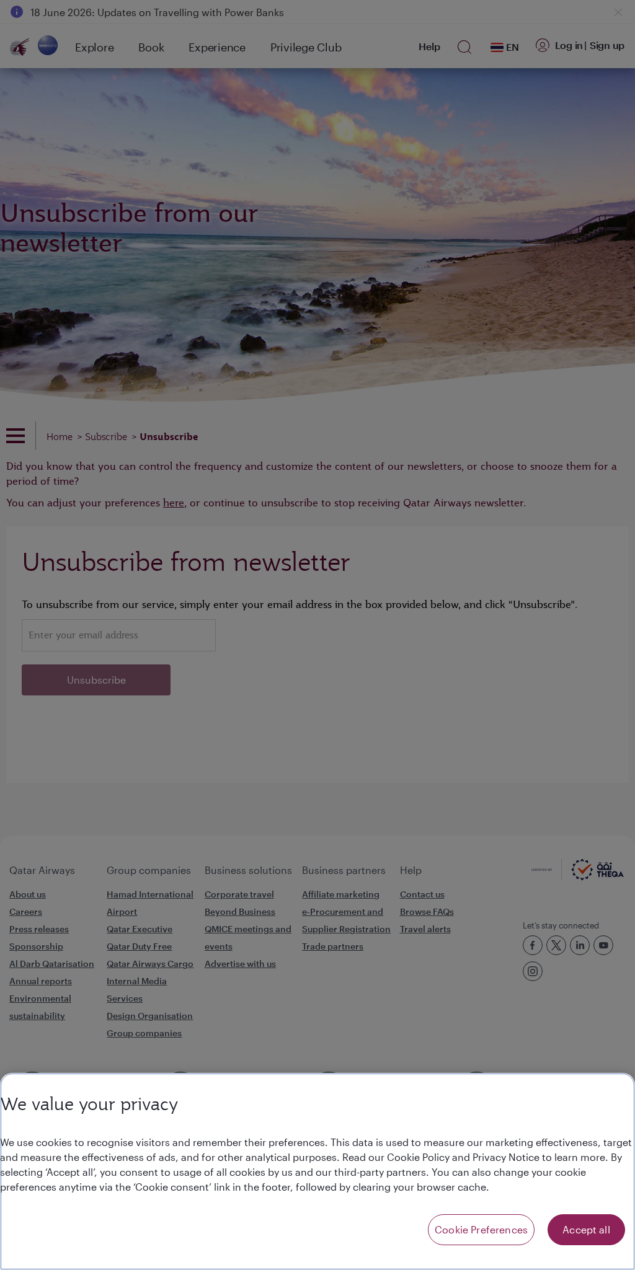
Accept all (586, 1229)
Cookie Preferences (481, 1229)
